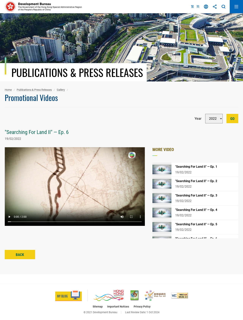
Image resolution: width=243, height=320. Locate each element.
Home (8, 89)
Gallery (61, 89)
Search (223, 6)
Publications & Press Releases (34, 89)
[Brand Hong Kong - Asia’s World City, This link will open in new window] (108, 295)
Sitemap (98, 306)
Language (206, 6)
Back (20, 255)
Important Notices (118, 306)
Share (215, 6)
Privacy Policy (142, 306)
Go (232, 119)
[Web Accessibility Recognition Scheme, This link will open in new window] (155, 295)
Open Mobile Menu (236, 6)
